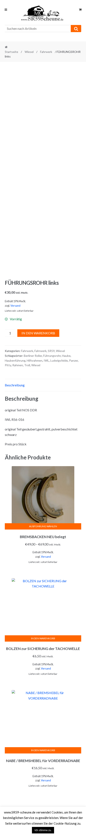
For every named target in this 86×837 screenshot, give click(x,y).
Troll (27, 365)
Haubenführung (15, 360)
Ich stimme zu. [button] (43, 830)
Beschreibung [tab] (15, 385)
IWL (46, 360)
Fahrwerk (46, 52)
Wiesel (29, 52)
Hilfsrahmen (34, 360)
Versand (15, 305)
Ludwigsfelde (59, 360)
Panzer (73, 360)
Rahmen (17, 365)
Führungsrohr (52, 355)
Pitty (8, 365)
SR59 (51, 351)
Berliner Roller (33, 355)
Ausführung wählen (43, 526)
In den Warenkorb (38, 333)
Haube (66, 355)
